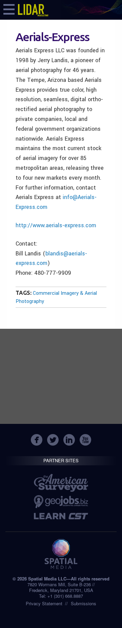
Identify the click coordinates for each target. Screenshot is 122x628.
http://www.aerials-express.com (56, 225)
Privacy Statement (44, 603)
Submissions (83, 603)
